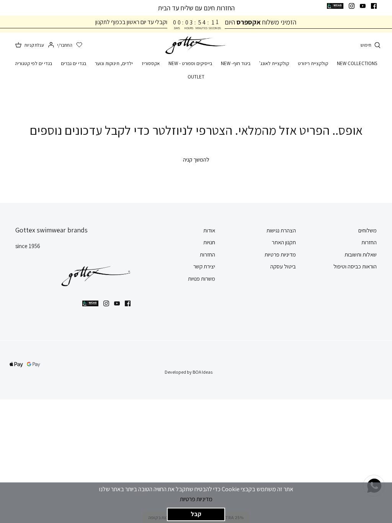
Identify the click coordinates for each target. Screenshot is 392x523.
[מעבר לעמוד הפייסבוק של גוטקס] (374, 6)
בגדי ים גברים (73, 63)
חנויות (209, 242)
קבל (196, 514)
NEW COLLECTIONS (357, 63)
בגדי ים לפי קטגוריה (33, 63)
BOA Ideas (202, 372)
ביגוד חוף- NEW (235, 63)
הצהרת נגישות (281, 230)
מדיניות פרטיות (196, 499)
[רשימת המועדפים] (79, 45)
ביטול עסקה (283, 266)
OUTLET (196, 77)
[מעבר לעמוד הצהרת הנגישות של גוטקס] (335, 6)
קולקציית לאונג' (274, 63)
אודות (209, 230)
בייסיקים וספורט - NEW (190, 63)
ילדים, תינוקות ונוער (114, 63)
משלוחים (367, 230)
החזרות (369, 242)
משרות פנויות (201, 278)
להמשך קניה (196, 159)
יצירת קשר (204, 266)
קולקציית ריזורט (313, 63)
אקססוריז (151, 63)
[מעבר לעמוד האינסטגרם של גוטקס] (351, 6)
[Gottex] (196, 45)
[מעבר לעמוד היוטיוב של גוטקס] (363, 6)
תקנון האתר (284, 242)
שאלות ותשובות (361, 254)
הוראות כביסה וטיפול (355, 266)
